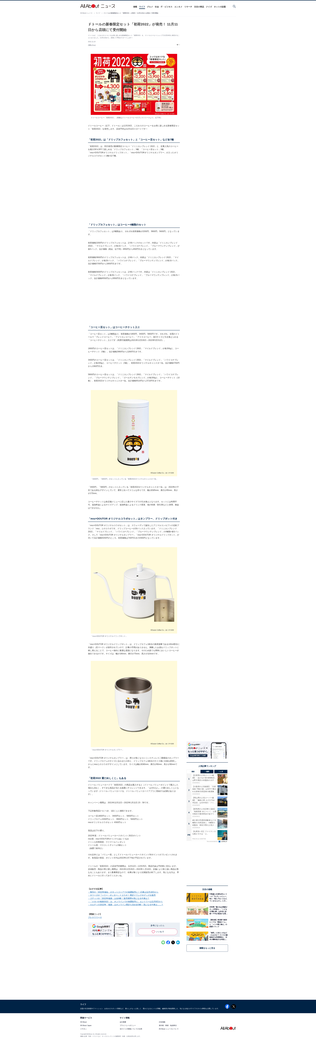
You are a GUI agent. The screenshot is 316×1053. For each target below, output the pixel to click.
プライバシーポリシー (128, 1025)
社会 (157, 7)
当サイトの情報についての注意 (131, 1029)
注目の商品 (199, 7)
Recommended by (212, 841)
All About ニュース (86, 13)
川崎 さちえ (92, 45)
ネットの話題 (220, 7)
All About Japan (85, 1025)
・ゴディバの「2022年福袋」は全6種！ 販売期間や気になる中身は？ (118, 898)
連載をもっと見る (207, 948)
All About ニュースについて (169, 1029)
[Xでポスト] (173, 942)
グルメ (150, 7)
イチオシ (83, 1029)
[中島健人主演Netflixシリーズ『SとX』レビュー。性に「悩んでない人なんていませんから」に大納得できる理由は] (218, 897)
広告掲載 (162, 1022)
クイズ (209, 7)
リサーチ (188, 7)
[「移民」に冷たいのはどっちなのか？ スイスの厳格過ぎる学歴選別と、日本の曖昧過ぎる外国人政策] (218, 936)
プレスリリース (95, 917)
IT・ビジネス (166, 7)
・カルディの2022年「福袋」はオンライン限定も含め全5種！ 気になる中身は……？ (125, 905)
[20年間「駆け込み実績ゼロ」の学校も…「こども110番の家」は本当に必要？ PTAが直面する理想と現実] (218, 910)
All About (83, 1022)
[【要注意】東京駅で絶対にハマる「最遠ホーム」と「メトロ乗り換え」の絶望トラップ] (218, 923)
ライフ (142, 7)
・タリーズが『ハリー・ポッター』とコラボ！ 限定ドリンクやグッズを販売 (122, 895)
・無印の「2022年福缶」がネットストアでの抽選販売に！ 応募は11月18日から (123, 892)
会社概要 (123, 1022)
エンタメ (178, 7)
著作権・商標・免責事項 (168, 1025)
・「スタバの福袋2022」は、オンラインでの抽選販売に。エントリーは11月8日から (125, 902)
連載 (135, 7)
